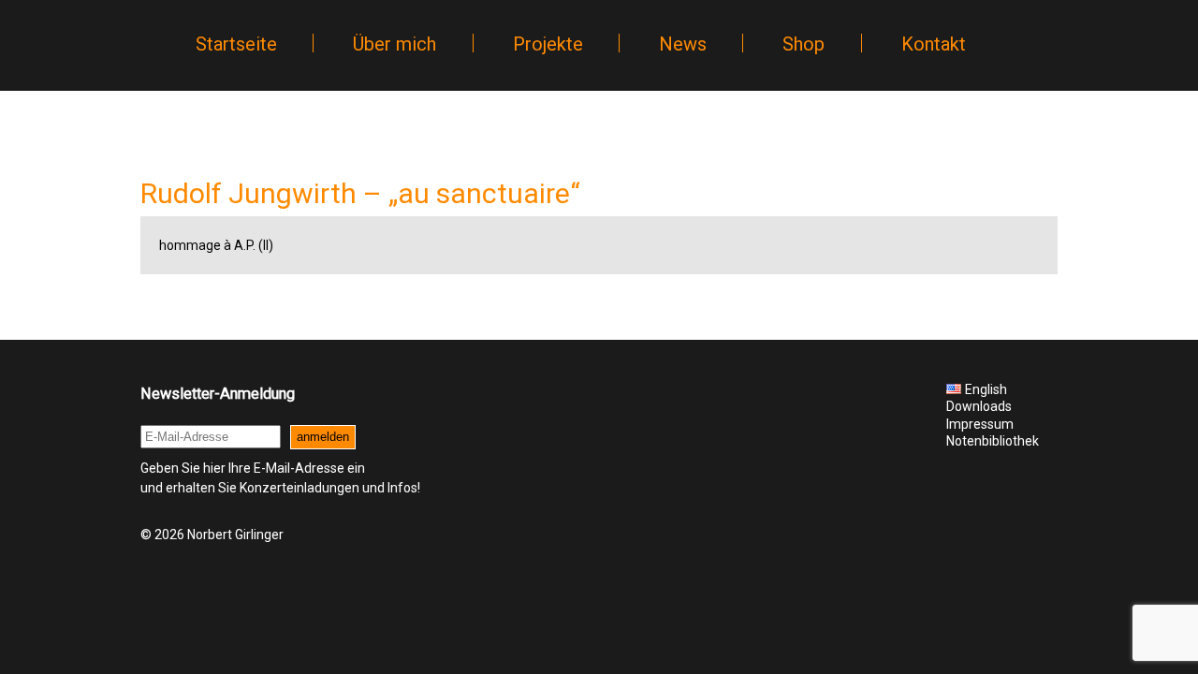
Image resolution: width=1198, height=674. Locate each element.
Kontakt (933, 44)
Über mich (394, 44)
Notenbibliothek (992, 440)
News (683, 44)
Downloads (979, 406)
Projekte (548, 44)
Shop (803, 44)
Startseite (236, 44)
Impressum (980, 424)
